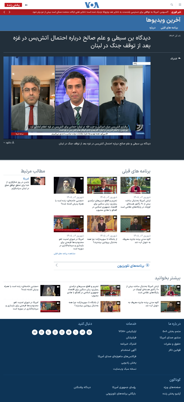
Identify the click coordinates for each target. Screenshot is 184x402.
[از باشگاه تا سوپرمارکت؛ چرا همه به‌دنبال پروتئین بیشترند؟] (102, 223)
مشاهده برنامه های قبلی (64, 253)
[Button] (175, 59)
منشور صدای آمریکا (170, 338)
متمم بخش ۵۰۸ (172, 331)
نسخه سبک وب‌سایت (124, 369)
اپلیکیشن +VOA (127, 331)
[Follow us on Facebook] (89, 332)
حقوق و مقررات (172, 344)
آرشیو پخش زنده (172, 394)
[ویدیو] (26, 5)
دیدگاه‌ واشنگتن (82, 387)
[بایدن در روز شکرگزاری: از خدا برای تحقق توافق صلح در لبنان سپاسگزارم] (38, 181)
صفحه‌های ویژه (172, 387)
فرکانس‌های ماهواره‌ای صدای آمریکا (117, 356)
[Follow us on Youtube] (68, 332)
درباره (153, 28)
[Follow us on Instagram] (62, 332)
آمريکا (26, 179)
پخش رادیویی (128, 363)
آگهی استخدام (128, 350)
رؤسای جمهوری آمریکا (124, 387)
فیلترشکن (131, 338)
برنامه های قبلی (169, 28)
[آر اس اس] (48, 332)
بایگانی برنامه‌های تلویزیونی (121, 394)
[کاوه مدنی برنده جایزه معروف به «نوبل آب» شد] (135, 223)
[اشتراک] (34, 332)
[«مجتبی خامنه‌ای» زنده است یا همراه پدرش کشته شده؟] (69, 185)
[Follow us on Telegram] (82, 332)
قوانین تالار (175, 350)
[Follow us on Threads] (55, 332)
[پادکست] (41, 332)
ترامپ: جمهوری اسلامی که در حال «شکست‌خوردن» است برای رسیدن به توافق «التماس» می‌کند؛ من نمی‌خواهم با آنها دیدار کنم (109, 12)
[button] (9, 12)
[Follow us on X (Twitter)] (75, 332)
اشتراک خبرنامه (128, 344)
